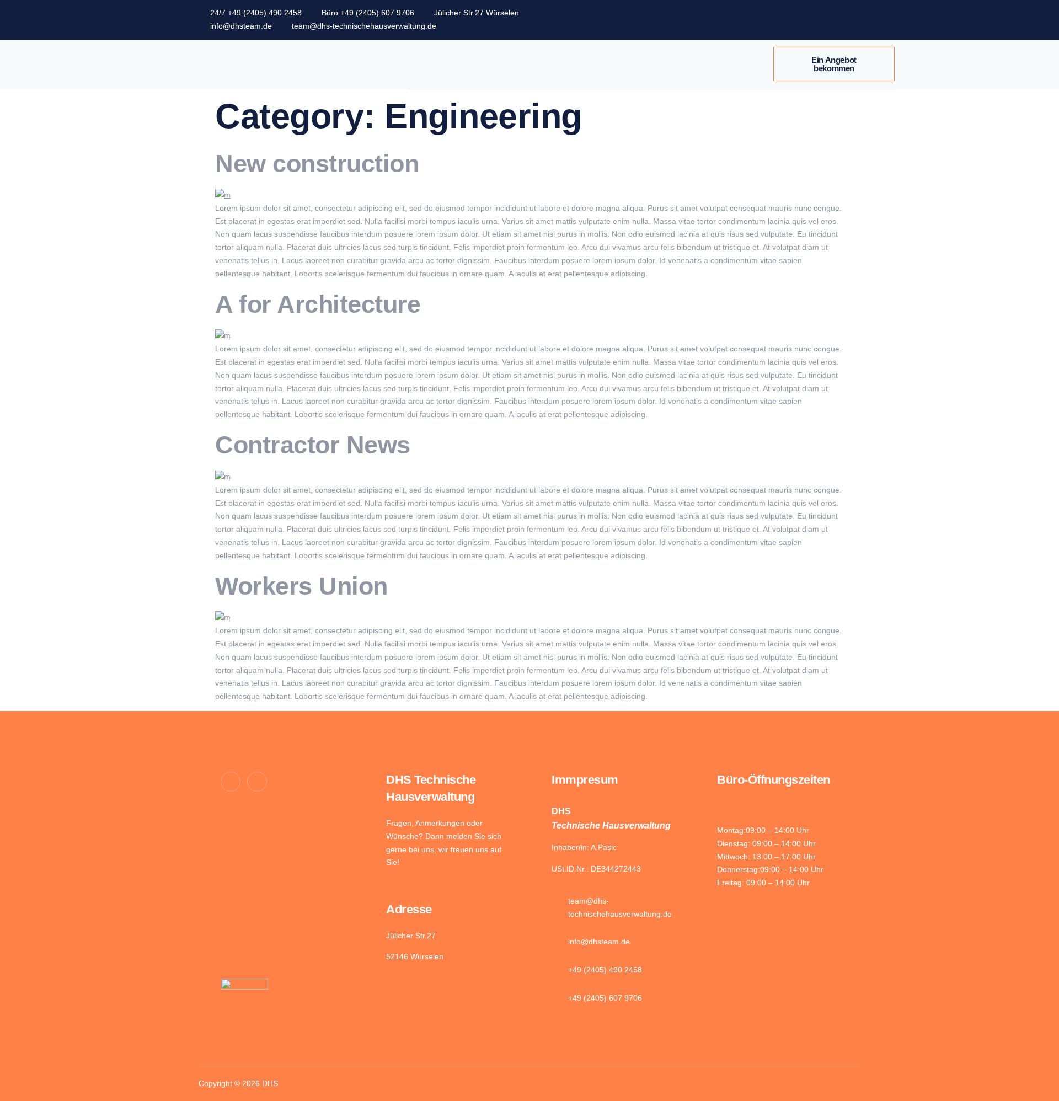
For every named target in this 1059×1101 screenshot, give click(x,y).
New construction (317, 163)
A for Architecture (317, 304)
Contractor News (312, 445)
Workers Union (301, 586)
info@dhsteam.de (241, 26)
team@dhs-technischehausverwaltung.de (364, 26)
